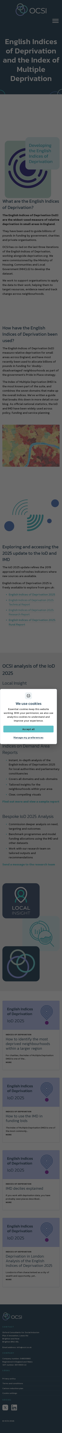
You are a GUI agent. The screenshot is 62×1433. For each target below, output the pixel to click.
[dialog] (28, 716)
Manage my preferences (28, 737)
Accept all (28, 729)
